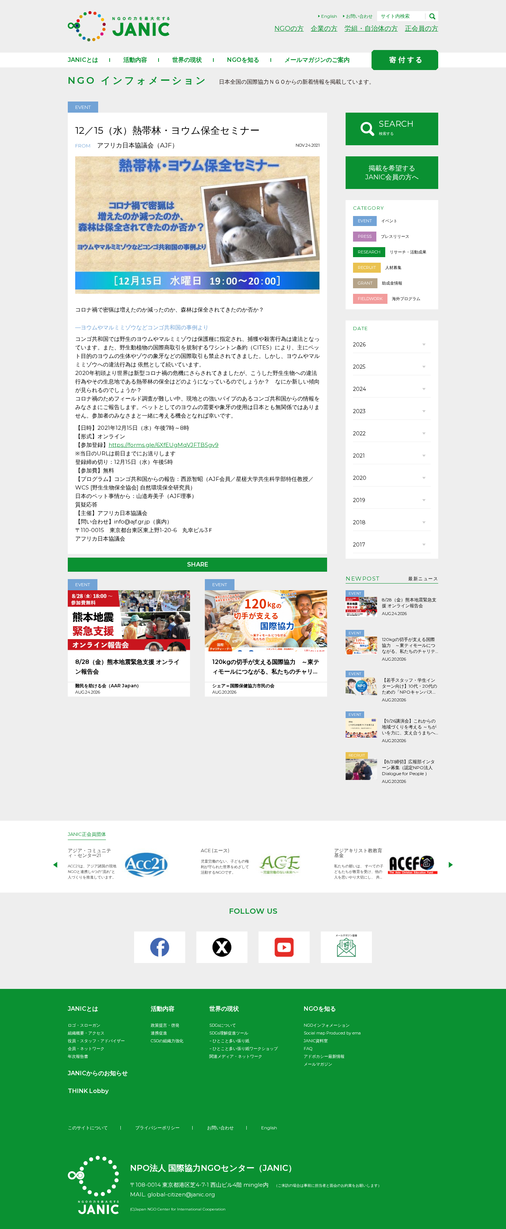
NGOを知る (243, 59)
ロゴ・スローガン (84, 1025)
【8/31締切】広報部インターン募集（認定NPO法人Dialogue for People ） (408, 767)
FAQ (308, 1048)
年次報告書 (78, 1056)
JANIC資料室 (316, 1040)
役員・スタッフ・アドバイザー (96, 1040)
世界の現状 (187, 59)
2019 (359, 500)
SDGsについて (222, 1025)
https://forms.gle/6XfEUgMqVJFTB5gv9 (164, 444)
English (329, 16)
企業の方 (324, 28)
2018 (359, 522)
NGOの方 (289, 28)
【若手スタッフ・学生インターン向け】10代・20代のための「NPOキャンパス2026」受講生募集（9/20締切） (409, 686)
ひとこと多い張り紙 (231, 1040)
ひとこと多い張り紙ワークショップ (245, 1048)
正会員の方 (421, 28)
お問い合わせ (359, 16)
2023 (359, 411)
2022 (359, 433)
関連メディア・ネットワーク (235, 1056)
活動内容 (135, 59)
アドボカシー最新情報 (324, 1056)
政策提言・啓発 (165, 1025)
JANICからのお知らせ (98, 1073)
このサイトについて (88, 1127)
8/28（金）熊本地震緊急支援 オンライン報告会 (127, 666)
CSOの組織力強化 (167, 1040)
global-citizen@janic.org (181, 1194)
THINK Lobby (88, 1091)
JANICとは (83, 59)
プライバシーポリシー (157, 1127)
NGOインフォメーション (327, 1025)
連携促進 (159, 1033)
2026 (359, 344)
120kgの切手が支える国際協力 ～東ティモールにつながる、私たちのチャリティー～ (265, 667)
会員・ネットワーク (86, 1048)
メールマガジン (318, 1064)
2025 (359, 366)
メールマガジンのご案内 (317, 59)
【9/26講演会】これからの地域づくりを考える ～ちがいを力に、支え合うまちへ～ (409, 727)
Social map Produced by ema (332, 1033)
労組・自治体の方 (371, 28)
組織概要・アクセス (86, 1033)
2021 (359, 455)
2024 (359, 389)
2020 (359, 478)
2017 (359, 544)
